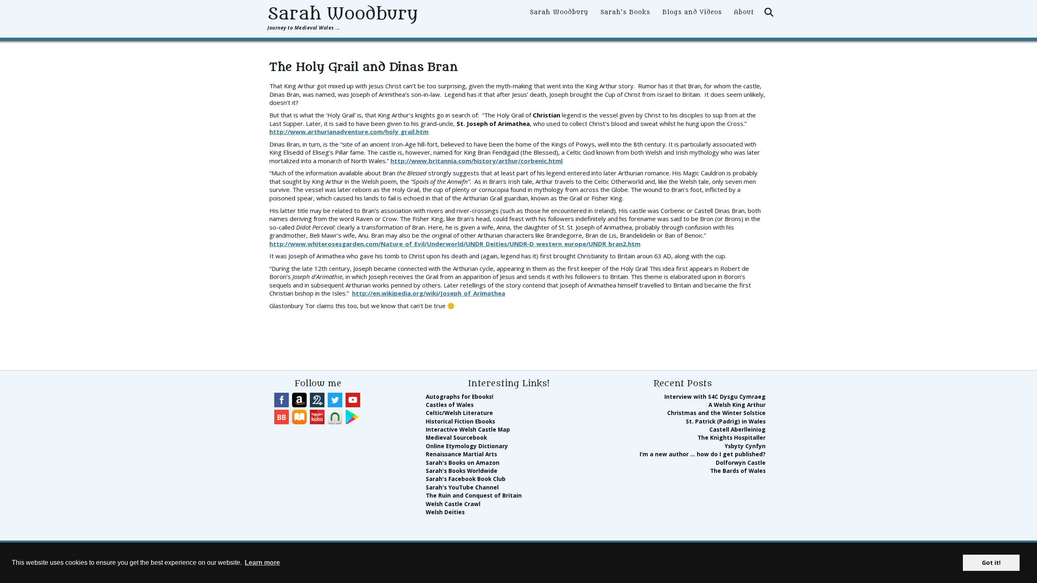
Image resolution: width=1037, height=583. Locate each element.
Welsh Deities (445, 512)
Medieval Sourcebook (456, 437)
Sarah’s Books (625, 12)
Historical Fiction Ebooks (460, 421)
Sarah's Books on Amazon (462, 462)
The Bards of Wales (738, 470)
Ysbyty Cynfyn (745, 446)
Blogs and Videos (692, 12)
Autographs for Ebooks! (459, 396)
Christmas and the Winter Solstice (716, 413)
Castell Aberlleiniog (737, 429)
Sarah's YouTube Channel (462, 487)
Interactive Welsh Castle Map (468, 429)
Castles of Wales (450, 405)
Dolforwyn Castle (741, 462)
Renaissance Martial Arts (461, 454)
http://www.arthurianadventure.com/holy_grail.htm (349, 132)
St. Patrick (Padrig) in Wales (726, 421)
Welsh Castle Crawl (453, 504)
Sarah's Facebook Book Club (466, 479)
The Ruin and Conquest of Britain (474, 495)
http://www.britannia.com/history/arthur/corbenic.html (476, 161)
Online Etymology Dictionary (467, 446)
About (744, 12)
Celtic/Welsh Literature (459, 413)
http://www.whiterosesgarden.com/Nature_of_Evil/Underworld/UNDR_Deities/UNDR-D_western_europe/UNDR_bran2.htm (454, 244)
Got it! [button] (991, 562)
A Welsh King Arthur (737, 405)
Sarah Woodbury (342, 14)
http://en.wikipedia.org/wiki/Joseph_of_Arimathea (428, 293)
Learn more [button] (262, 562)
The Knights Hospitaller (732, 437)
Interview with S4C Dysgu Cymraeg (715, 396)
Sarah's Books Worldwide (461, 470)
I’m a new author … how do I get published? (703, 454)
